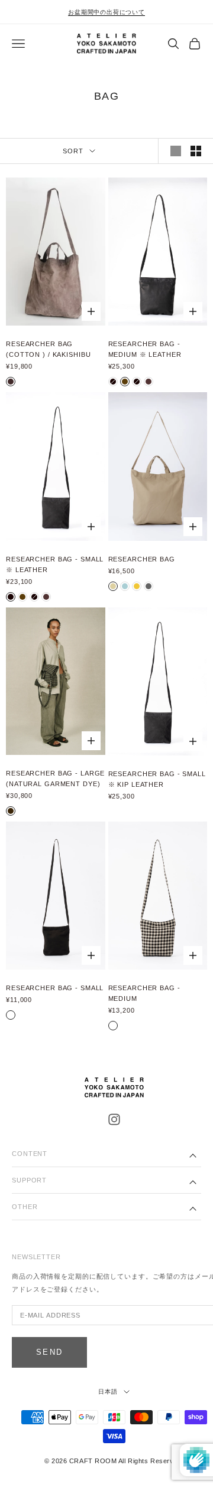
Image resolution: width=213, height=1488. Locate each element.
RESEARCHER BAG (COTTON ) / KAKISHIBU (48, 349)
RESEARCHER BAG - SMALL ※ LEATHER (55, 564)
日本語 (107, 1391)
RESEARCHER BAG (141, 559)
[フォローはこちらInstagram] (114, 1119)
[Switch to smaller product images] (196, 151)
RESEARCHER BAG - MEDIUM (144, 993)
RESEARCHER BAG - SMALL (55, 987)
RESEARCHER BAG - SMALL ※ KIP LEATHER (157, 779)
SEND (49, 1352)
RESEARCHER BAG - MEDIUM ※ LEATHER (145, 349)
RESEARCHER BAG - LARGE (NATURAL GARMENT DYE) (55, 778)
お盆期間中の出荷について (106, 12)
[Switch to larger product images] (175, 151)
